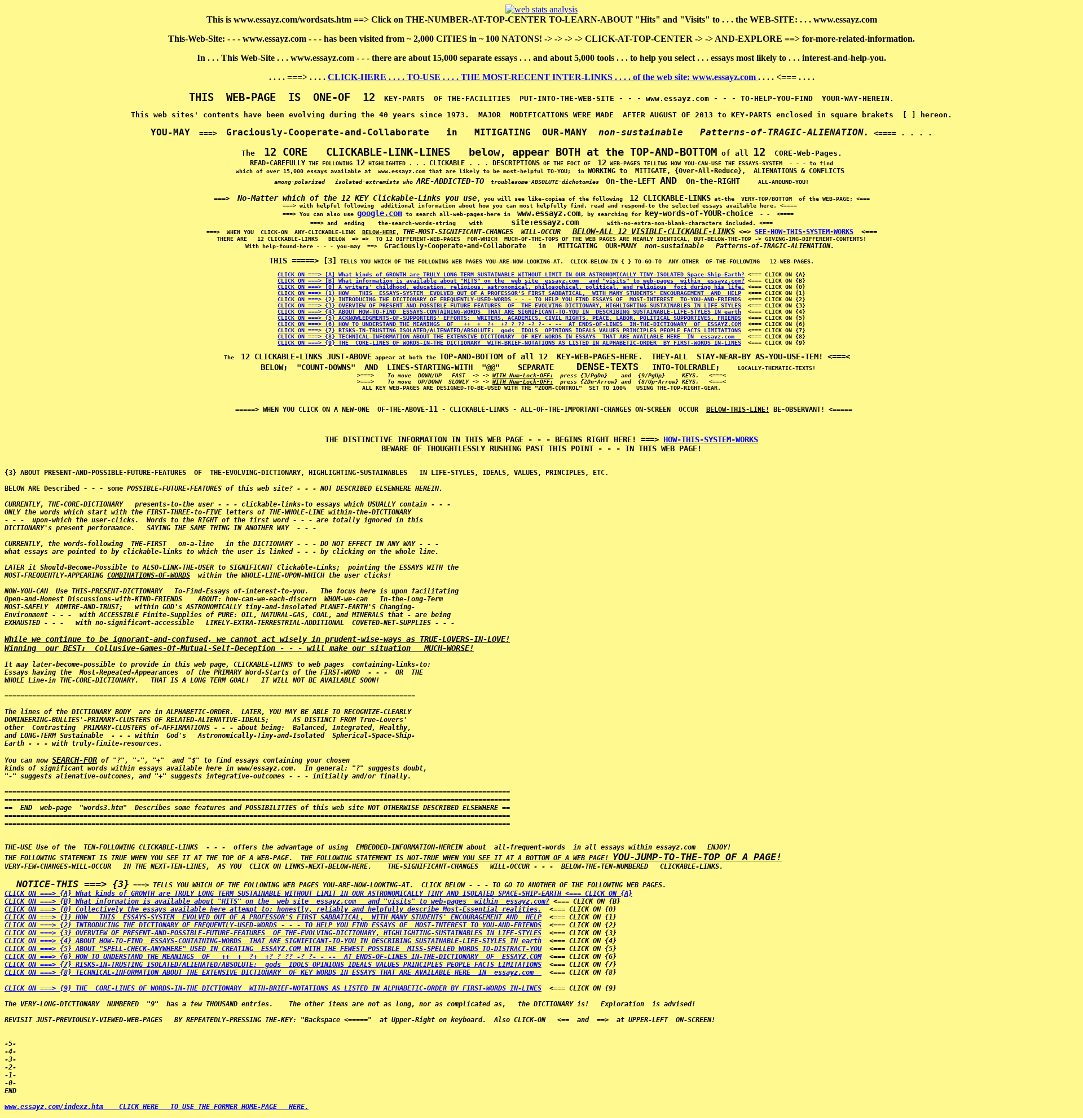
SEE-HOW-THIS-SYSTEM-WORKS (804, 232)
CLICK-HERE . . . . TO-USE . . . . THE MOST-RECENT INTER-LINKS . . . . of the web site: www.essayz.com (543, 77)
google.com (379, 213)
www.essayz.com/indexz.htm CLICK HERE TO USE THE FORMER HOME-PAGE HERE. (157, 1107)
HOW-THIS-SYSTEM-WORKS (710, 439)
